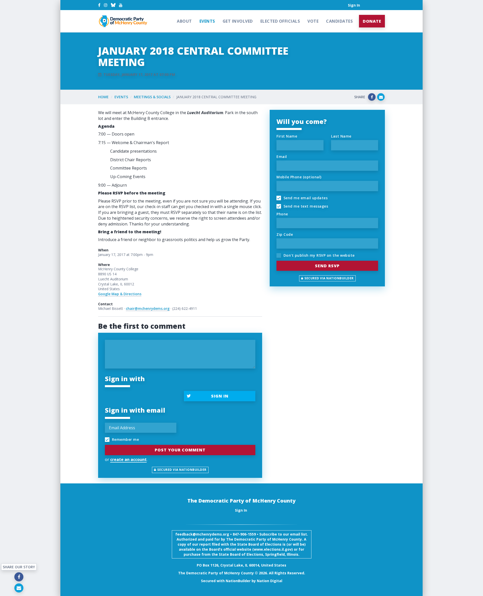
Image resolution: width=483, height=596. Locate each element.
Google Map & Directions (119, 293)
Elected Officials (280, 21)
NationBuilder (238, 580)
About (184, 21)
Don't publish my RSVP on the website (318, 255)
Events (207, 21)
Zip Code (284, 234)
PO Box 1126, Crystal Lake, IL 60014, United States (241, 565)
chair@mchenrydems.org (148, 308)
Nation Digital (269, 580)
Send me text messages (305, 206)
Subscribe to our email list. (283, 534)
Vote (312, 21)
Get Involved (238, 21)
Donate (372, 21)
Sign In (354, 5)
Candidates (339, 21)
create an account (128, 459)
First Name (286, 136)
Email (281, 156)
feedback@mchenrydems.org (202, 534)
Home (103, 96)
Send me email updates (305, 197)
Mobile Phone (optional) (298, 177)
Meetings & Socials (152, 96)
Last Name (341, 136)
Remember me (125, 439)
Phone (282, 214)
